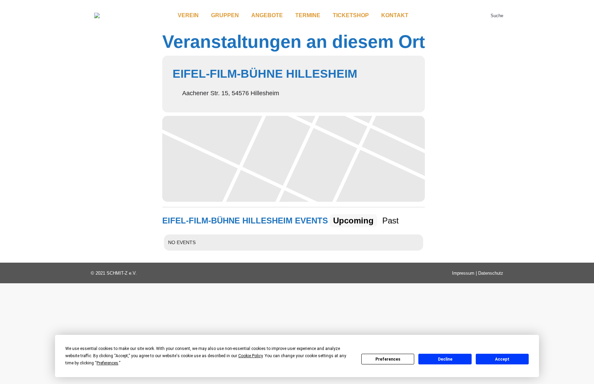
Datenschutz (490, 273)
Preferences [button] (107, 363)
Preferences (387, 359)
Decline (445, 359)
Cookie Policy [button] (250, 355)
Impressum (463, 273)
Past (390, 220)
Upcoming (353, 220)
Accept (502, 359)
